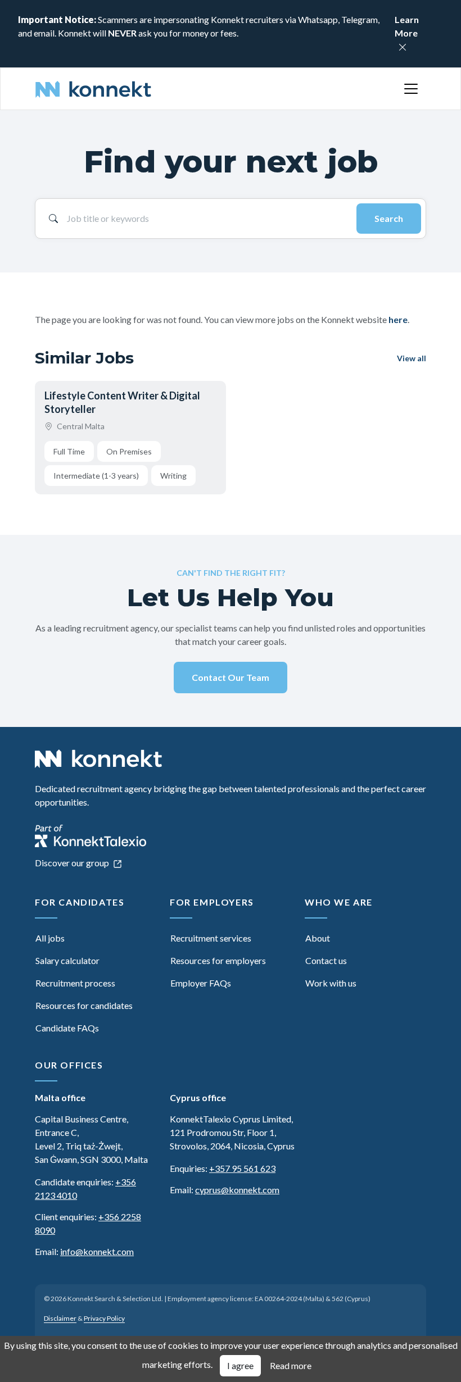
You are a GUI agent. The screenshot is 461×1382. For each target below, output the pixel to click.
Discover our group (73, 862)
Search (388, 218)
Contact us (326, 960)
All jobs (50, 938)
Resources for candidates (84, 1005)
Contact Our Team (230, 677)
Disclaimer (60, 1318)
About (317, 938)
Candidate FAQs (67, 1027)
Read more (290, 1365)
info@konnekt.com (97, 1251)
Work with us (330, 983)
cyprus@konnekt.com (237, 1189)
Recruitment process (75, 983)
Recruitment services (210, 938)
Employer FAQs (200, 983)
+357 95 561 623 (242, 1168)
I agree (240, 1365)
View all (411, 358)
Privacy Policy (104, 1318)
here (398, 319)
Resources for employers (218, 960)
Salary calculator (67, 960)
